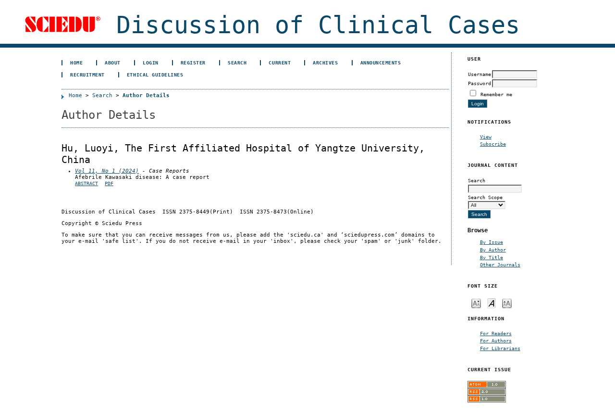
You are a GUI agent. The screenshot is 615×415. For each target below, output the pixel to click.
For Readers (496, 333)
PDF (109, 183)
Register (193, 62)
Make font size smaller (476, 302)
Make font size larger (507, 302)
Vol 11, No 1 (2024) (107, 171)
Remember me (496, 94)
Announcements (380, 62)
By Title (491, 257)
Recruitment (87, 74)
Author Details (146, 95)
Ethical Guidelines (155, 74)
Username (479, 74)
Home (76, 62)
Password (479, 83)
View (486, 136)
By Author (493, 249)
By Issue (491, 242)
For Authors (496, 340)
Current (280, 62)
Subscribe (493, 144)
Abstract (86, 183)
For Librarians (500, 348)
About (113, 62)
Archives (325, 62)
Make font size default (491, 302)
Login (151, 62)
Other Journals (500, 264)
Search (237, 62)
